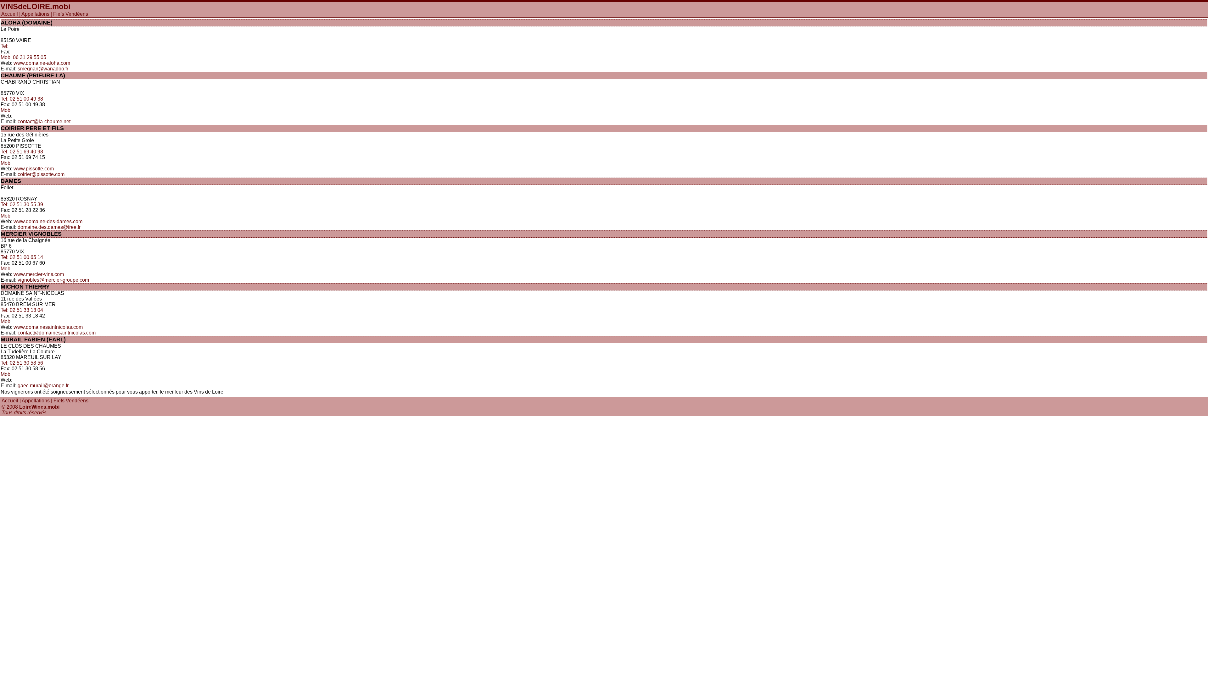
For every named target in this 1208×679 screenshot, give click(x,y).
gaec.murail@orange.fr (43, 385)
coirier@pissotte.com (41, 174)
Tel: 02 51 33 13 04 (22, 310)
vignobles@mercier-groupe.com (53, 280)
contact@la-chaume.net (44, 121)
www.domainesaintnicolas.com (48, 327)
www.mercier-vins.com (39, 274)
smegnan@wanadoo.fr (43, 68)
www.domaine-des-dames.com (48, 221)
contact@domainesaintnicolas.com (57, 332)
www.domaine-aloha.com (42, 63)
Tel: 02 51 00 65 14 (22, 257)
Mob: (6, 110)
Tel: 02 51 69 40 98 (22, 151)
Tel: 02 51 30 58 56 (22, 363)
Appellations (35, 14)
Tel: (4, 46)
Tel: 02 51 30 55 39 (22, 204)
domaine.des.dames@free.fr (49, 227)
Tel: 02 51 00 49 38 (22, 99)
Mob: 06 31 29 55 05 (23, 57)
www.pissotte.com (34, 168)
